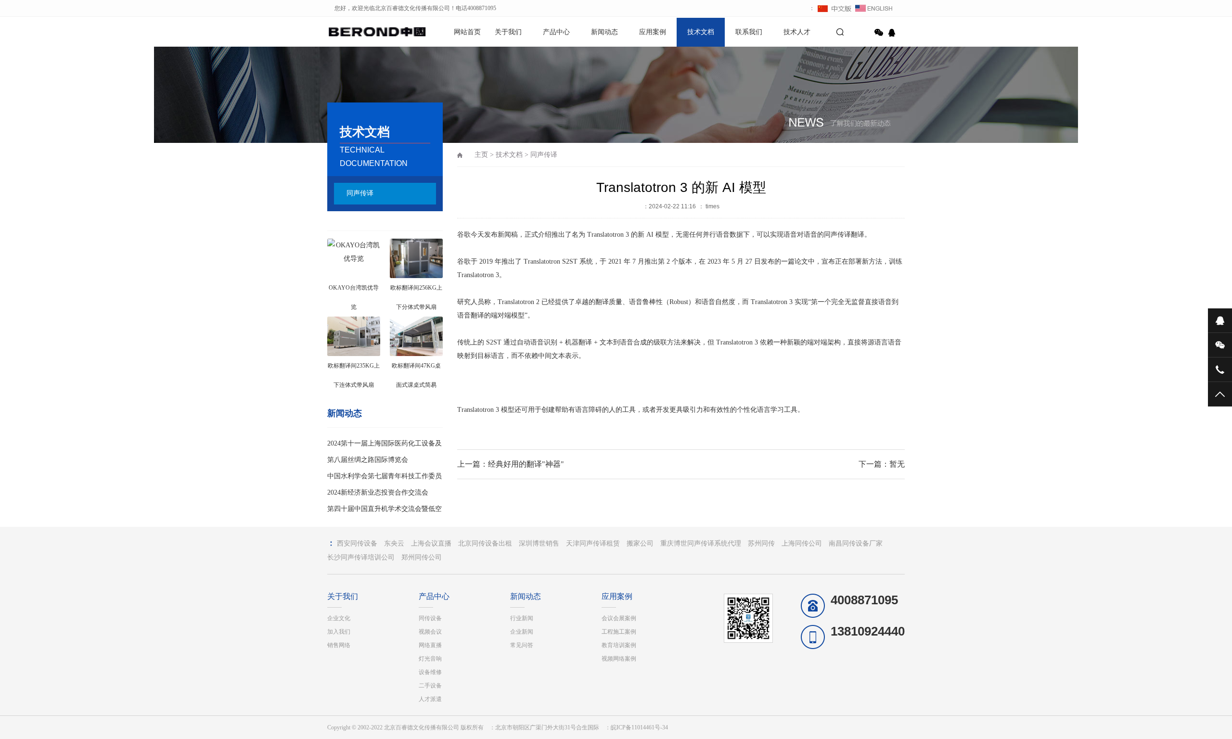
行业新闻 (521, 618)
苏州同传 (761, 543)
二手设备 (430, 685)
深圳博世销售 (539, 543)
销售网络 (338, 645)
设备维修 (430, 672)
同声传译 (359, 193)
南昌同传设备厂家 (856, 543)
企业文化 (338, 618)
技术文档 (700, 32)
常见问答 (521, 645)
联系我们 (748, 32)
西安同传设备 (357, 543)
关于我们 (508, 32)
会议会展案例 (619, 618)
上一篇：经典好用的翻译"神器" (510, 464)
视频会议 (430, 631)
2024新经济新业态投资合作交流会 (377, 492)
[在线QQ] (893, 33)
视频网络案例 (619, 658)
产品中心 (556, 32)
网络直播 (430, 645)
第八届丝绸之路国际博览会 (367, 459)
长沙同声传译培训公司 (361, 557)
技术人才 (796, 32)
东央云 (394, 543)
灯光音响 (430, 658)
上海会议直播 (431, 543)
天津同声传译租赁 (593, 543)
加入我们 (338, 631)
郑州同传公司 (421, 557)
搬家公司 (640, 543)
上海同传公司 (802, 543)
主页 (481, 154)
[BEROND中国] (361, 31)
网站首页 (467, 32)
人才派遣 (430, 699)
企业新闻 (521, 631)
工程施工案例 (619, 631)
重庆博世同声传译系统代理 (700, 543)
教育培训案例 (619, 645)
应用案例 (652, 32)
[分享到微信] (879, 33)
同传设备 (430, 618)
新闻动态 (604, 32)
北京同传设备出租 (485, 543)
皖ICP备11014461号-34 (639, 727)
